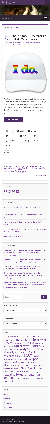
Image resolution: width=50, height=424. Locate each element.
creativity (10, 346)
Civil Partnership (27, 43)
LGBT (28, 356)
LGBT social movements (21, 357)
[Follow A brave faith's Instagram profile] (10, 2)
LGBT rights (36, 43)
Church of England (28, 168)
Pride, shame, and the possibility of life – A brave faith (24, 250)
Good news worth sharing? (13, 236)
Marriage (20, 362)
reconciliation (42, 368)
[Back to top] (45, 419)
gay (5, 349)
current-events (22, 345)
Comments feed (9, 403)
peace (33, 365)
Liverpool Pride (9, 362)
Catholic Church (21, 337)
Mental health (32, 362)
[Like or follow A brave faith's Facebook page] (6, 2)
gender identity (21, 352)
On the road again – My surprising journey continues (25, 262)
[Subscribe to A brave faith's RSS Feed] (3, 2)
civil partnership (20, 343)
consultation (41, 168)
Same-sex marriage (17, 172)
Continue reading (13, 119)
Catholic (11, 337)
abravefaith (8, 43)
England (6, 170)
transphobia (35, 378)
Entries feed (7, 399)
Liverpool (32, 359)
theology (24, 377)
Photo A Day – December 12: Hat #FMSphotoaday (29, 37)
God (32, 352)
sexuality (9, 374)
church (30, 339)
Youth (10, 381)
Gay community (16, 349)
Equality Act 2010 (16, 170)
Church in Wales (15, 168)
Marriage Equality (9, 45)
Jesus (21, 356)
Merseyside (10, 364)
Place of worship (29, 368)
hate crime (38, 353)
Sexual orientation (28, 374)
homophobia (10, 355)
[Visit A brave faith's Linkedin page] (14, 2)
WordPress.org (9, 407)
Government (28, 170)
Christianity (17, 43)
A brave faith (7, 18)
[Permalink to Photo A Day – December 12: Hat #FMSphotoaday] (25, 72)
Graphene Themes (18, 421)
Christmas (20, 340)
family (42, 346)
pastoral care (24, 365)
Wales (27, 172)
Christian (34, 336)
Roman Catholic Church (11, 372)
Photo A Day (18, 45)
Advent (5, 337)
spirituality (11, 377)
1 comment (42, 175)
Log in (5, 394)
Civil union (32, 343)
